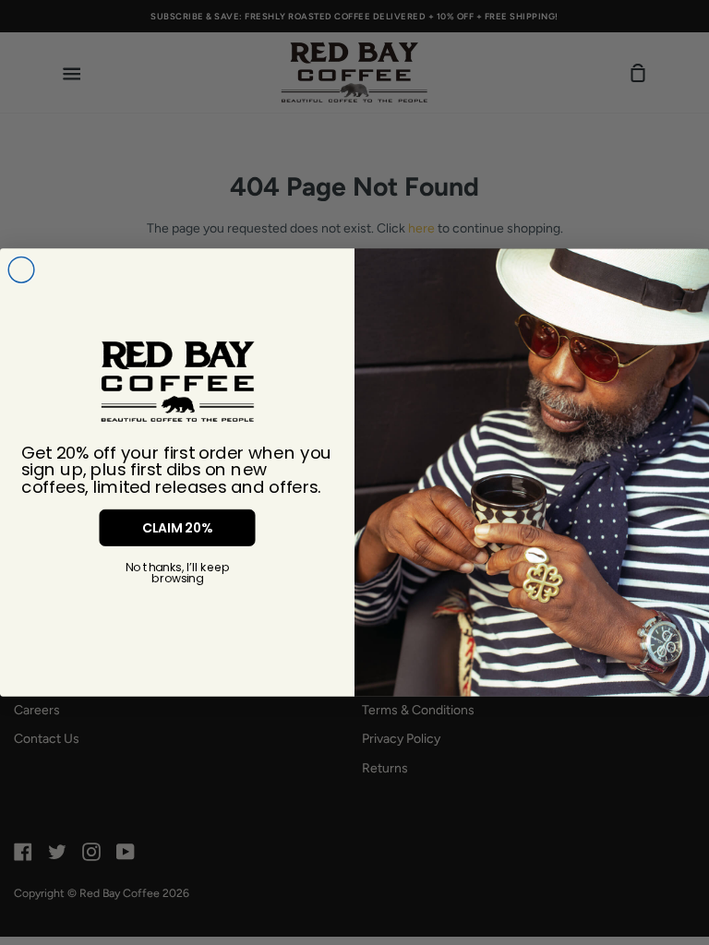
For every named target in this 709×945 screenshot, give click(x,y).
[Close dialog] (21, 270)
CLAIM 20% (177, 527)
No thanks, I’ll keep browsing (177, 573)
